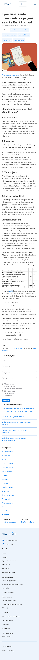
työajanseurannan (17, 348)
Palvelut (4, 557)
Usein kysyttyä (6, 564)
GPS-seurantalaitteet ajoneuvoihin (12, 584)
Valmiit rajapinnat (7, 633)
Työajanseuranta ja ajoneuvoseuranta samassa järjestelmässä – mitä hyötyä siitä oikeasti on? (18, 410)
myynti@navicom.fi (11, 540)
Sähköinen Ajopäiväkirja (9, 581)
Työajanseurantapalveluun (11, 75)
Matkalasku (5, 588)
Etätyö (4, 460)
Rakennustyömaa (8, 495)
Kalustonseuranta (8, 463)
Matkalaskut (6, 479)
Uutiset (4, 511)
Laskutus (8, 25)
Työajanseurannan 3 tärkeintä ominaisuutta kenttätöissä (17, 431)
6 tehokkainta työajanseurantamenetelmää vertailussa (16, 423)
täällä (11, 291)
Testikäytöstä (8, 396)
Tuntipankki (6, 499)
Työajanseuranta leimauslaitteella (12, 604)
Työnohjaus (6, 507)
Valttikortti (5, 515)
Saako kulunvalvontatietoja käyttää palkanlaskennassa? (14, 439)
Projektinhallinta (7, 487)
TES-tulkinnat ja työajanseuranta (13, 417)
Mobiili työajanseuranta (9, 600)
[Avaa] (35, 4)
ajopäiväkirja (6, 456)
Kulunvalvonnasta (9, 391)
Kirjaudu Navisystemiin (9, 561)
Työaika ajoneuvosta (8, 608)
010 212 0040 (9, 544)
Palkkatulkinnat (6, 637)
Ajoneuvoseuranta (9, 386)
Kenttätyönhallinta (8, 467)
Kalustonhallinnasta (10, 393)
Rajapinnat (5, 491)
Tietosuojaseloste (7, 646)
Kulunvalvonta (7, 471)
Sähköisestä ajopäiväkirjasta (13, 389)
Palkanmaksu (15, 25)
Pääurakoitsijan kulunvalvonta (11, 617)
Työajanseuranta (25, 25)
